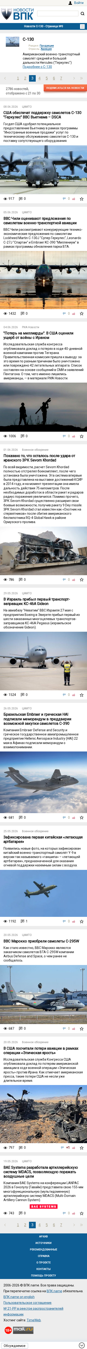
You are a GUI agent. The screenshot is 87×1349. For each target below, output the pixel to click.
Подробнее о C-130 (37, 67)
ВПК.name (54, 1291)
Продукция (47, 45)
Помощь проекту (43, 1275)
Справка (43, 1256)
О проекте (43, 1262)
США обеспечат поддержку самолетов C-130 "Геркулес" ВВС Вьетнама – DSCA (42, 114)
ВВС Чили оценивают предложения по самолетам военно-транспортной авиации (40, 220)
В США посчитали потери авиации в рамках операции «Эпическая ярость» (40, 1050)
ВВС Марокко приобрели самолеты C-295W (41, 941)
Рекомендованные (43, 1249)
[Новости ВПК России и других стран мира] (17, 18)
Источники (43, 1243)
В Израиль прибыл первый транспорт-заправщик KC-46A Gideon (36, 601)
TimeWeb (34, 1320)
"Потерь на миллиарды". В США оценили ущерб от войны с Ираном (38, 335)
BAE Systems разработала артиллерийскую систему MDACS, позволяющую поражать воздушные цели (40, 1172)
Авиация (46, 48)
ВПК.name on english (19, 1297)
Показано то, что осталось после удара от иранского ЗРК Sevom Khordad (39, 458)
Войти (79, 3)
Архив (43, 1236)
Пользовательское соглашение (27, 1303)
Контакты (43, 1269)
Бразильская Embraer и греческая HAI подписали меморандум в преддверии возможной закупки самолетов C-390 (37, 718)
